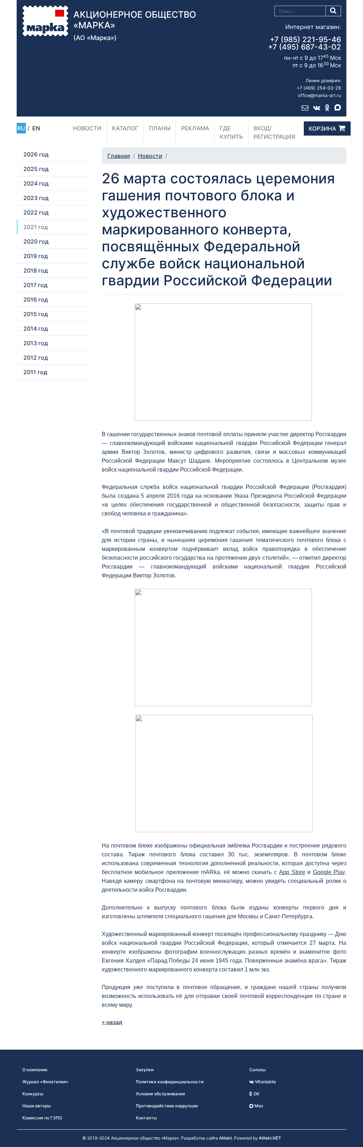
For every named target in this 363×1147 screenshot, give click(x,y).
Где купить (231, 132)
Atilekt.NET (270, 1138)
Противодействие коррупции (167, 1105)
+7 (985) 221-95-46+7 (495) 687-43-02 (304, 43)
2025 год (36, 168)
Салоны (257, 1069)
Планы (160, 128)
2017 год (35, 285)
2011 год (35, 372)
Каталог (125, 128)
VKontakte (265, 1081)
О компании (34, 1069)
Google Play (329, 872)
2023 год (36, 197)
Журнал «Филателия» (45, 1081)
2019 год (35, 255)
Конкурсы (32, 1093)
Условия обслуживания (160, 1093)
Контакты (146, 1117)
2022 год (36, 212)
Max (258, 1105)
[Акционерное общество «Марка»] (45, 20)
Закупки (144, 1069)
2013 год (35, 343)
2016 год (35, 299)
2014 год (35, 328)
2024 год (36, 183)
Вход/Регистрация (274, 132)
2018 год (35, 270)
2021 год (35, 226)
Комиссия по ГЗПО (42, 1117)
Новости (87, 128)
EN (36, 128)
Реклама (195, 128)
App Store (292, 872)
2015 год (35, 314)
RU (21, 128)
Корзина (322, 128)
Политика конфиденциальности (169, 1081)
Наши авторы (36, 1105)
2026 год (36, 154)
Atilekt (225, 1138)
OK (255, 1093)
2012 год (35, 357)
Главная (118, 155)
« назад (112, 1022)
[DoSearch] (333, 11)
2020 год (36, 241)
